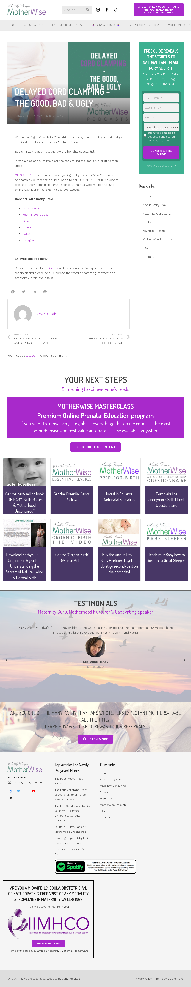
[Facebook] (11, 791)
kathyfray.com (32, 208)
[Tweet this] (23, 291)
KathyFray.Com (160, 140)
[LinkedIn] (26, 791)
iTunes (53, 268)
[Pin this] (45, 291)
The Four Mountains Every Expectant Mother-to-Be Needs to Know (71, 794)
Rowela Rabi (57, 116)
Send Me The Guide (161, 152)
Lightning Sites (71, 978)
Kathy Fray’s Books (35, 214)
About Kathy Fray (154, 205)
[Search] (88, 10)
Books (147, 222)
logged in (32, 355)
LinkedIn (28, 221)
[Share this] (12, 291)
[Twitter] (18, 791)
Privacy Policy (143, 978)
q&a (145, 248)
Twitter (27, 233)
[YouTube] (33, 791)
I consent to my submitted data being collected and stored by (161, 134)
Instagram (29, 240)
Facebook (29, 227)
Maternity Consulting (157, 213)
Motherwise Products (157, 239)
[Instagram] (11, 799)
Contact (148, 256)
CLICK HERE (24, 175)
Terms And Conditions (170, 978)
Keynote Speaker (154, 230)
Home (147, 196)
